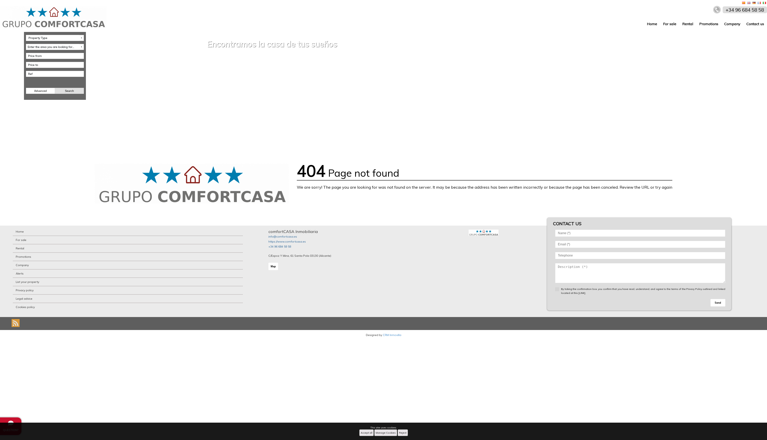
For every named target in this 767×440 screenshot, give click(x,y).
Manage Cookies (386, 432)
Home (652, 24)
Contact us (755, 24)
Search (69, 90)
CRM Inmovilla (392, 335)
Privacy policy (25, 290)
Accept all (366, 432)
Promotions (708, 24)
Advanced (40, 90)
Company (732, 24)
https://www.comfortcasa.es (287, 241)
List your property (27, 282)
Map (273, 266)
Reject (402, 432)
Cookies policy (25, 307)
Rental (687, 24)
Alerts (20, 273)
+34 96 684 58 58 (279, 246)
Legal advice (24, 298)
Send (718, 302)
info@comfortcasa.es (282, 236)
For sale (669, 24)
